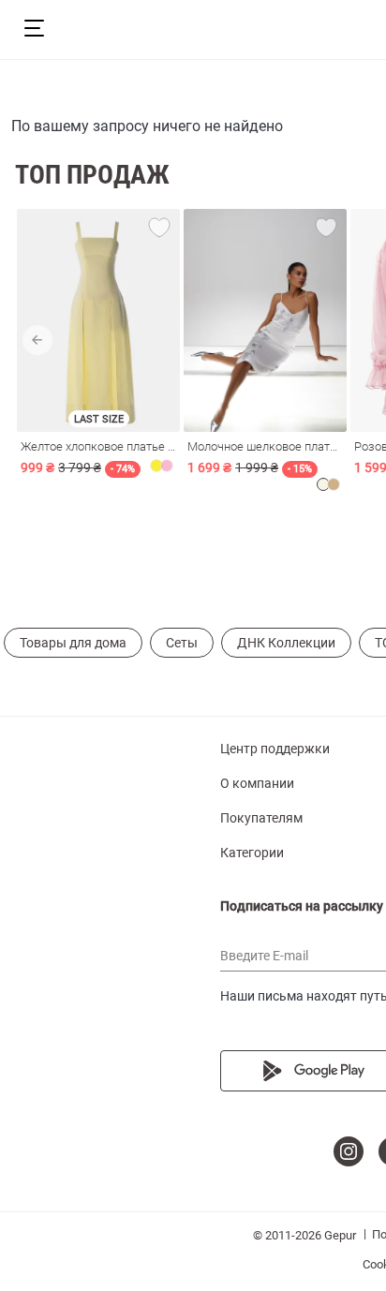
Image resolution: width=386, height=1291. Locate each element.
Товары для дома (73, 642)
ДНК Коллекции (286, 642)
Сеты (182, 642)
